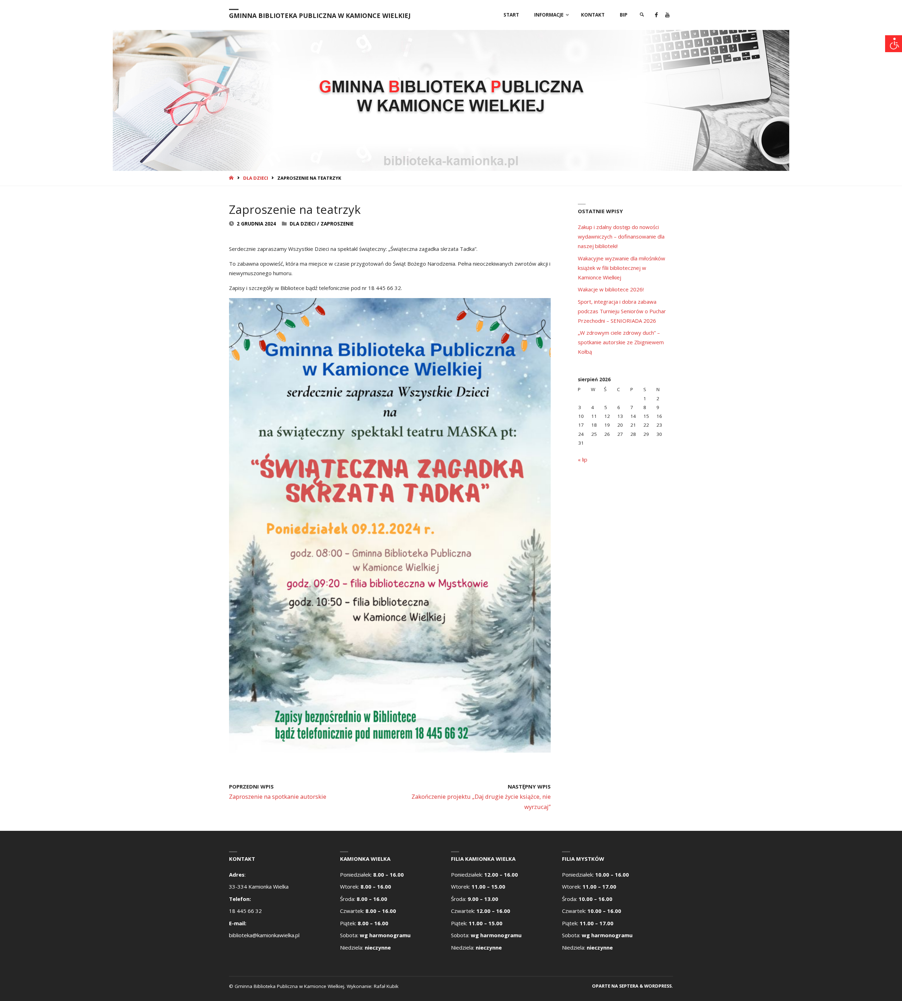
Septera (628, 986)
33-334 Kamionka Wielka (259, 886)
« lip (582, 459)
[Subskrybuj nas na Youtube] (667, 15)
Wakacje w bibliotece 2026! (611, 289)
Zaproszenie (337, 224)
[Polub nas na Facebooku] (656, 15)
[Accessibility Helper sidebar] (893, 43)
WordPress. (658, 986)
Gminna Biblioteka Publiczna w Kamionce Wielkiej (319, 15)
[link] (642, 15)
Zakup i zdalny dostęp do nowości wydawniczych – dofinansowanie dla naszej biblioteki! (621, 236)
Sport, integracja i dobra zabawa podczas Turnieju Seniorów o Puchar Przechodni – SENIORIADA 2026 (622, 311)
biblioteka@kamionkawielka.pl (264, 935)
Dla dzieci (255, 178)
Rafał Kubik (386, 986)
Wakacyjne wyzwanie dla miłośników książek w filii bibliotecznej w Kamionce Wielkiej (621, 268)
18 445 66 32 (245, 910)
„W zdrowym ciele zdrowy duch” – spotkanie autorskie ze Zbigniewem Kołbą (621, 342)
